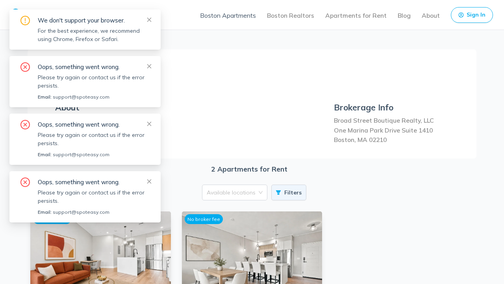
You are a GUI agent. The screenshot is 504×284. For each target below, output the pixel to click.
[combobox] (232, 192)
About (431, 15)
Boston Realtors (290, 15)
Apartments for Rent (356, 15)
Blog (404, 15)
